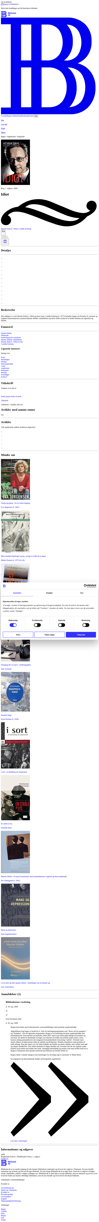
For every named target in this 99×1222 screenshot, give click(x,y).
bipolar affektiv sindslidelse (11, 340)
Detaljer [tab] (49, 593)
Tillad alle (81, 635)
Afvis (18, 635)
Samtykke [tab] (17, 593)
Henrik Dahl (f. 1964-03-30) (12, 342)
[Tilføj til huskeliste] (5, 241)
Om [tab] (81, 593)
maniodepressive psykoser (11, 337)
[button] (49, 1155)
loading (4, 237)
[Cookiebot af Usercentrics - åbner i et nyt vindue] (85, 586)
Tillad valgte (49, 635)
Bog (3, 231)
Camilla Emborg (7, 344)
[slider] (49, 165)
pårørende (5, 335)
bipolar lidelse (6, 333)
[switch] (37, 625)
